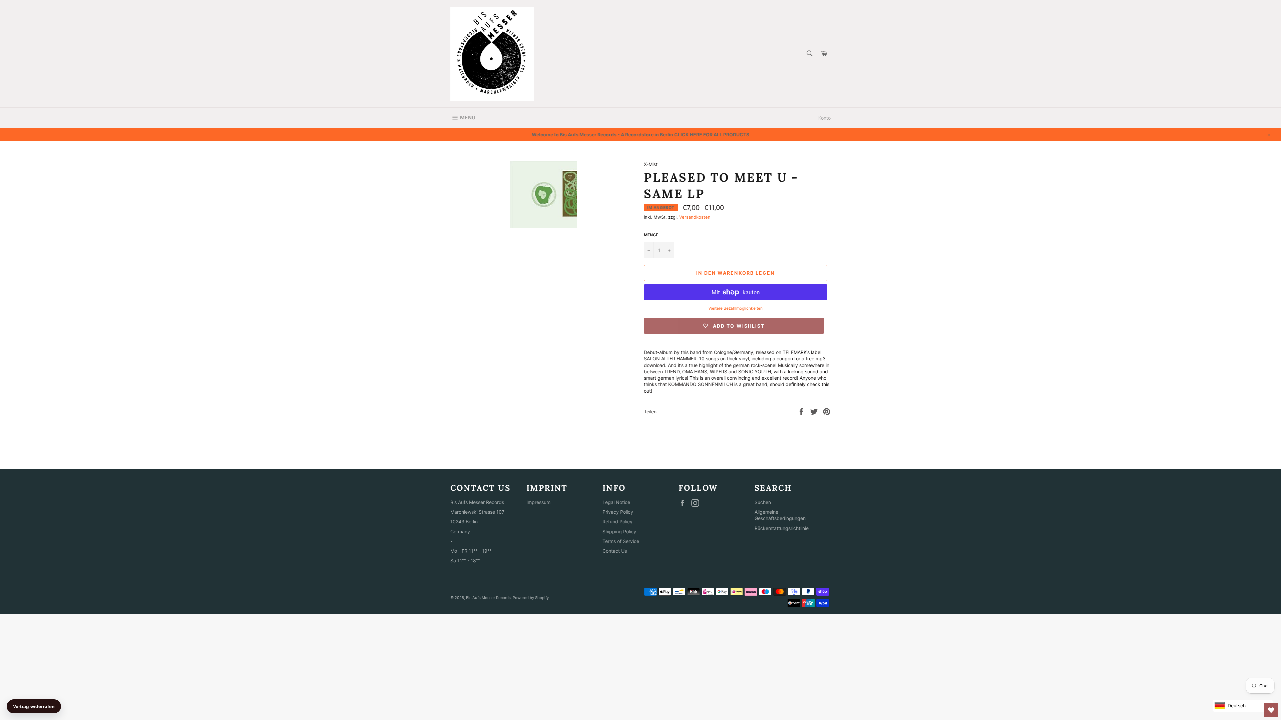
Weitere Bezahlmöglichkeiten (736, 308)
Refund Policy (617, 521)
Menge (651, 234)
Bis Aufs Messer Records (488, 597)
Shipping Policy (619, 531)
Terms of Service (620, 541)
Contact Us (614, 551)
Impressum (538, 502)
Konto (824, 118)
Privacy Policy (617, 512)
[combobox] (809, 53)
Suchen (763, 502)
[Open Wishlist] (1271, 710)
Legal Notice (616, 502)
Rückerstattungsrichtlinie (782, 528)
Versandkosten (695, 217)
